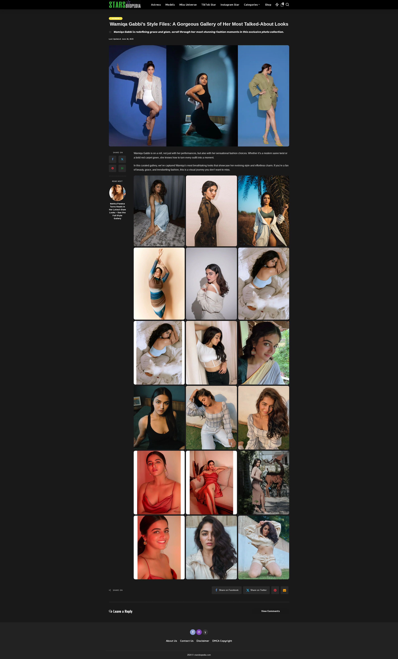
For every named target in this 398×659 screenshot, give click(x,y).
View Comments (270, 611)
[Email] (284, 590)
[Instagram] (199, 632)
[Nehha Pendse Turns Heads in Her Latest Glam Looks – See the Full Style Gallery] (117, 193)
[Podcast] (205, 632)
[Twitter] (122, 159)
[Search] (287, 4)
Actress (115, 18)
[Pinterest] (112, 168)
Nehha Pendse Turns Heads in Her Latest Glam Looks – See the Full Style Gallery (117, 211)
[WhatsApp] (122, 168)
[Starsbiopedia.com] (125, 4)
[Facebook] (112, 159)
